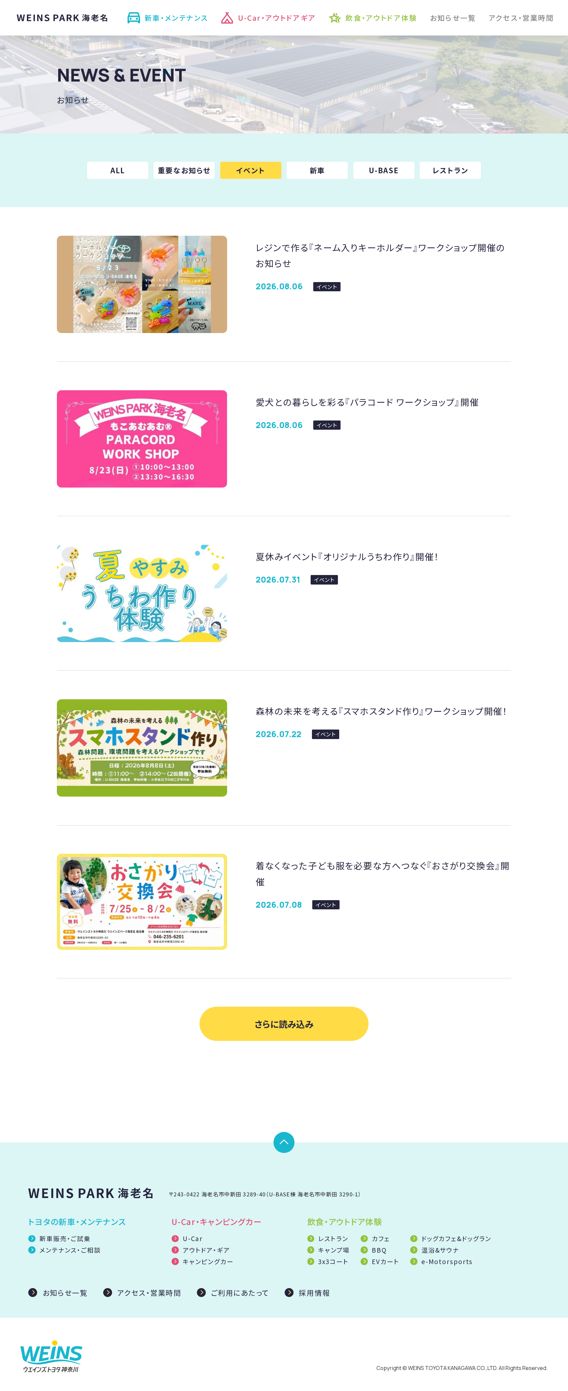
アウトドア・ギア (206, 1249)
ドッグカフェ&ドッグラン (456, 1238)
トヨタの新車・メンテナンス (77, 1221)
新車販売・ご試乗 (65, 1238)
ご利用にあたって (240, 1292)
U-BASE (384, 170)
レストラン (450, 170)
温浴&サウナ (440, 1249)
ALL (117, 170)
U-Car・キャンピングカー (217, 1221)
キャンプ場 (333, 1249)
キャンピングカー (208, 1261)
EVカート (385, 1261)
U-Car (193, 1238)
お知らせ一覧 (453, 17)
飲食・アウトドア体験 (381, 17)
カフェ (381, 1238)
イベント (250, 170)
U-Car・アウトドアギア (277, 17)
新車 (317, 170)
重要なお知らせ (184, 170)
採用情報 (314, 1292)
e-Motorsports (447, 1261)
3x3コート (333, 1261)
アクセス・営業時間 (521, 17)
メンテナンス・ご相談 (70, 1249)
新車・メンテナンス (176, 17)
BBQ (379, 1249)
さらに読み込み (284, 1024)
